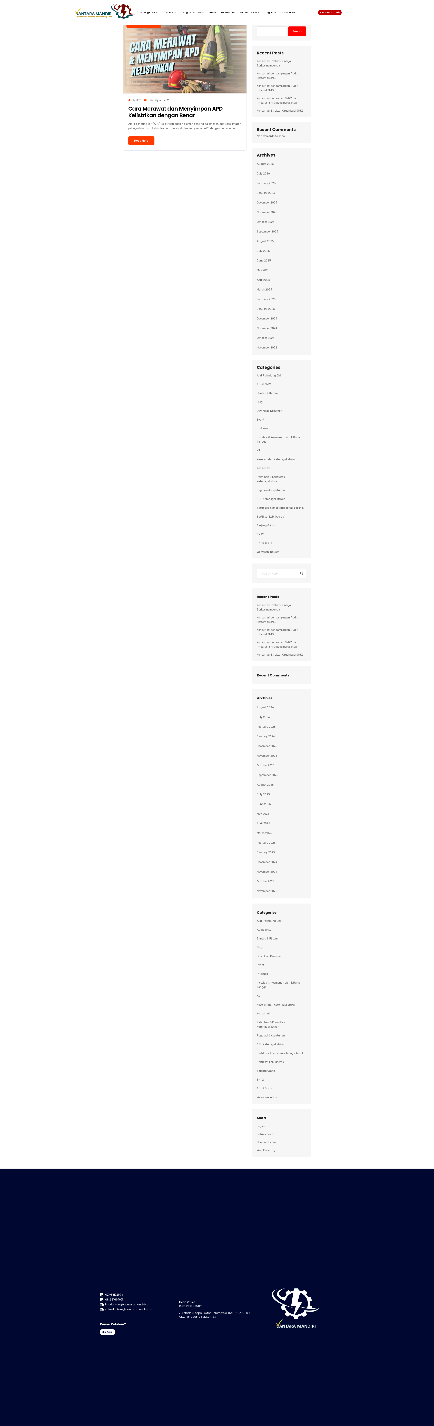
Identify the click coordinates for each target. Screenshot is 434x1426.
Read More (141, 140)
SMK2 (260, 534)
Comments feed (267, 1142)
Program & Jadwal (193, 12)
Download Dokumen (269, 410)
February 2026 (266, 183)
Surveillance (288, 12)
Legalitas (271, 12)
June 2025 (264, 260)
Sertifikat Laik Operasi (270, 516)
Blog (260, 402)
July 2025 (263, 251)
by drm (136, 100)
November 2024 (267, 328)
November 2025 (267, 212)
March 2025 (264, 289)
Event (260, 419)
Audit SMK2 (264, 384)
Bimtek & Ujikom (267, 393)
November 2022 (267, 347)
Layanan (168, 12)
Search (297, 31)
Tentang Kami (147, 12)
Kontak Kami (228, 12)
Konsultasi (263, 468)
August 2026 (265, 164)
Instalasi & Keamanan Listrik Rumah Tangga (279, 439)
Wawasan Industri (268, 552)
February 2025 (266, 299)
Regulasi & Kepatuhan (271, 490)
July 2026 (263, 173)
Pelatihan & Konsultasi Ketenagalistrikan (271, 479)
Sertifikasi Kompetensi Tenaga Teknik (280, 507)
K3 (258, 450)
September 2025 (267, 231)
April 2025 (263, 280)
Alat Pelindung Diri (269, 375)
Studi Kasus (264, 543)
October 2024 (265, 337)
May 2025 (263, 270)
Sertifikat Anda (248, 12)
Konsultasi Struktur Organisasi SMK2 (280, 110)
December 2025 (267, 202)
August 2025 (265, 241)
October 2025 (265, 222)
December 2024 (267, 318)
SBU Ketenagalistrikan (271, 499)
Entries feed (265, 1134)
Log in (261, 1126)
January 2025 (266, 309)
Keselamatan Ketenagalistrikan (276, 459)
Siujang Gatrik (266, 525)
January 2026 (266, 193)
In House (262, 428)
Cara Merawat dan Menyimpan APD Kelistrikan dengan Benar (175, 112)
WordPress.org (266, 1150)
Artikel (212, 12)
